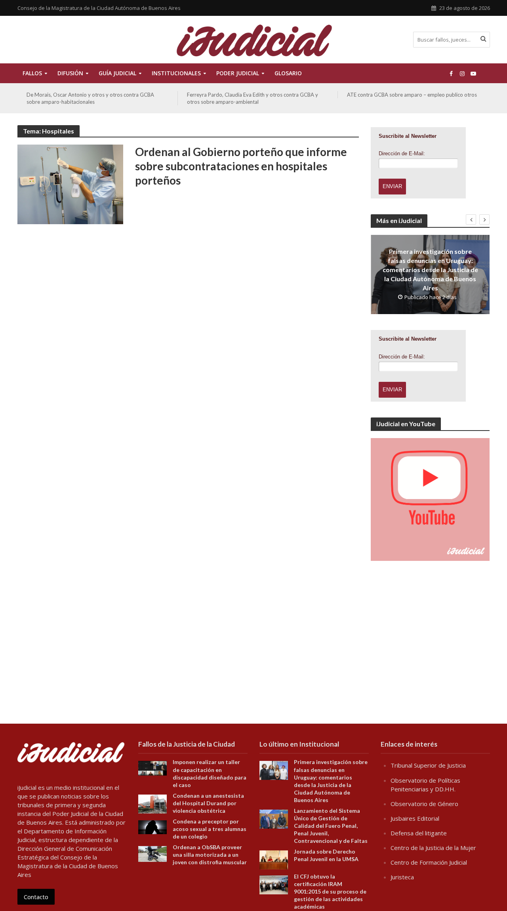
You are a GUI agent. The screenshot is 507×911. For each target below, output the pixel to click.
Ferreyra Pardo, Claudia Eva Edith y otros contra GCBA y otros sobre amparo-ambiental (252, 98)
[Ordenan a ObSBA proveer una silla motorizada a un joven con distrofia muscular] (152, 853)
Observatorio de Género (424, 804)
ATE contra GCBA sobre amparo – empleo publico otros (412, 94)
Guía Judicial (117, 73)
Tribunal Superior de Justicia (428, 765)
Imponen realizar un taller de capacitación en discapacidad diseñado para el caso (209, 773)
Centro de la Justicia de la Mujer (433, 848)
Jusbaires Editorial (415, 818)
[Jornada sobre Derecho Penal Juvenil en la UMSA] (273, 859)
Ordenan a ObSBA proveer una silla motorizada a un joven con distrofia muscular (210, 854)
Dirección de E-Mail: (402, 153)
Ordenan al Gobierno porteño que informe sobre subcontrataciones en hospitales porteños (241, 166)
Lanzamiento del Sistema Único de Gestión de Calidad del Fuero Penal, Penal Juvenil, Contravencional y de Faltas (331, 825)
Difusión (70, 73)
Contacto (36, 897)
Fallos (32, 73)
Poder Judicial (237, 73)
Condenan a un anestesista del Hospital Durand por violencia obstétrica (208, 803)
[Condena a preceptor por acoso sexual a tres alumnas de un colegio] (152, 826)
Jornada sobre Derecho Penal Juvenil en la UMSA (326, 855)
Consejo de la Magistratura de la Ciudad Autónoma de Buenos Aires (99, 7)
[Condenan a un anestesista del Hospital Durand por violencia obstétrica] (152, 803)
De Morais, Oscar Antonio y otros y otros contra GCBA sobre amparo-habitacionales (90, 98)
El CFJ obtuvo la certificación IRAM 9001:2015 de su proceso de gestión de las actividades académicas (330, 891)
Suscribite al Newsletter (407, 136)
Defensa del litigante (419, 833)
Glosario (288, 73)
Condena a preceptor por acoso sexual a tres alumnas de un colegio (209, 829)
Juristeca (402, 877)
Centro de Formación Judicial (429, 862)
